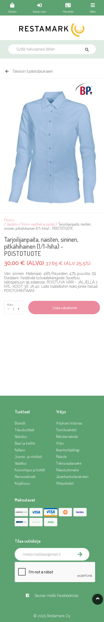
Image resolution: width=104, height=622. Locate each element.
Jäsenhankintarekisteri (72, 476)
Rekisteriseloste (67, 436)
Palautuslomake (67, 470)
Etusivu (9, 219)
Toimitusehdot (66, 429)
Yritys (60, 443)
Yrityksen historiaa (69, 423)
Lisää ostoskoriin (64, 307)
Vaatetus (12, 224)
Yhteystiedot (65, 483)
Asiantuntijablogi (67, 450)
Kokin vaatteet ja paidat (38, 224)
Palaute (61, 456)
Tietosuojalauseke (68, 463)
